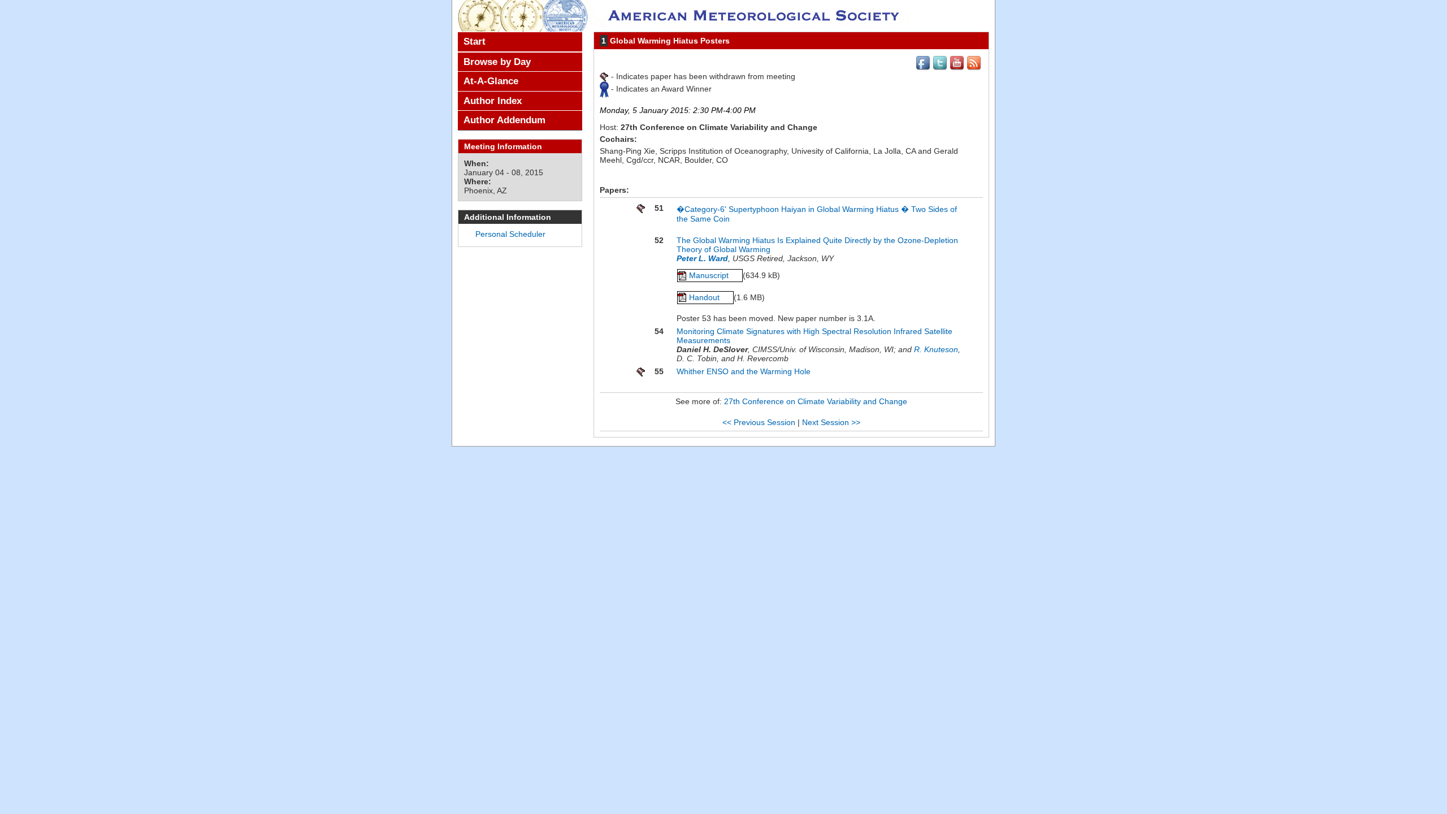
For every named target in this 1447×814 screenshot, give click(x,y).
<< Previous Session (758, 422)
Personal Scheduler (510, 234)
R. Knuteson (936, 349)
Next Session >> (831, 422)
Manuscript (710, 275)
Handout (705, 297)
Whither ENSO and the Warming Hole (744, 371)
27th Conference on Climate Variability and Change (815, 401)
